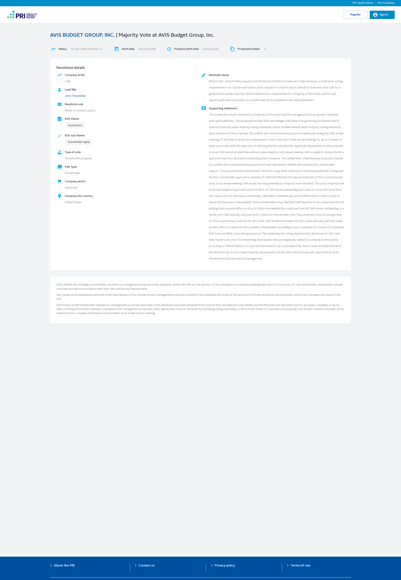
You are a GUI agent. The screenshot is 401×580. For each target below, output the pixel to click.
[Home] (21, 14)
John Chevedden (75, 96)
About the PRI (64, 565)
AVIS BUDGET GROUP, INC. (82, 35)
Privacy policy (224, 565)
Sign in (383, 14)
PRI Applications (362, 3)
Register (355, 14)
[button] (101, 49)
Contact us (146, 565)
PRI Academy (386, 3)
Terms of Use (300, 565)
